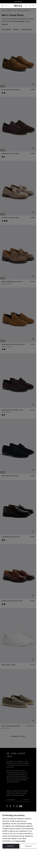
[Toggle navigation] (3, 6)
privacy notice (20, 841)
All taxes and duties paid (18, 1)
